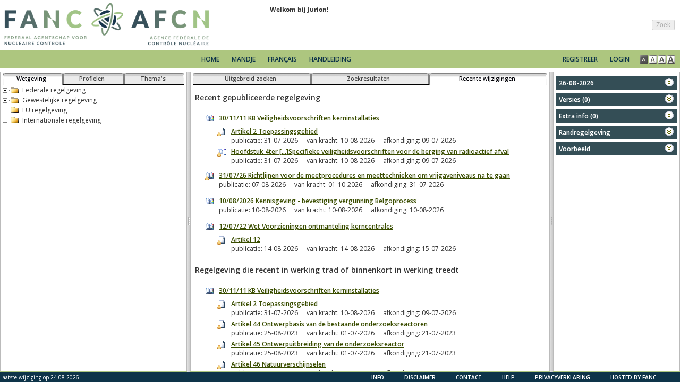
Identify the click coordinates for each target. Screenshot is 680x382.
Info (377, 377)
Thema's (153, 78)
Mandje (244, 59)
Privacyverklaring (562, 377)
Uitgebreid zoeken (250, 78)
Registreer (580, 59)
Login (620, 59)
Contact (469, 377)
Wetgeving (31, 78)
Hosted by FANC (633, 377)
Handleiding (330, 59)
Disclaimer (420, 377)
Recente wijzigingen (487, 78)
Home (210, 59)
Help (508, 377)
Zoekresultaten (368, 78)
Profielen (92, 78)
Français (282, 59)
